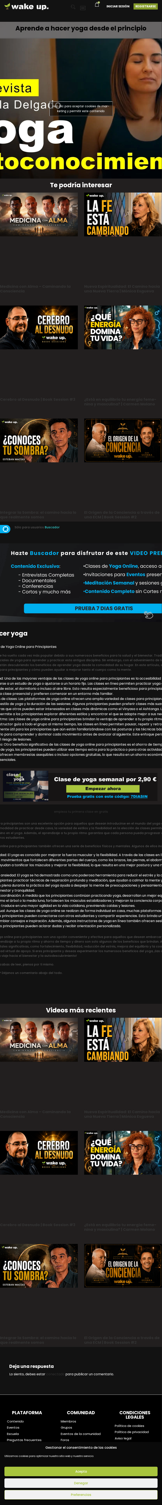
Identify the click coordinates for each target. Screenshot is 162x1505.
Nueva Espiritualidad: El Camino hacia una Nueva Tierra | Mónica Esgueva (122, 289)
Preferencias (81, 1495)
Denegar (81, 1483)
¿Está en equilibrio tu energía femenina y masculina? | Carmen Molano (120, 402)
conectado (55, 1374)
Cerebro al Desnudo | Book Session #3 (37, 399)
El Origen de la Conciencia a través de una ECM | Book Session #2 (122, 515)
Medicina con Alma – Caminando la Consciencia (35, 289)
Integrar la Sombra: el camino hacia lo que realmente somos (38, 515)
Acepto (81, 1471)
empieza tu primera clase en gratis (81, 812)
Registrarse (145, 6)
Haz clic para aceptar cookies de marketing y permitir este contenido (81, 108)
